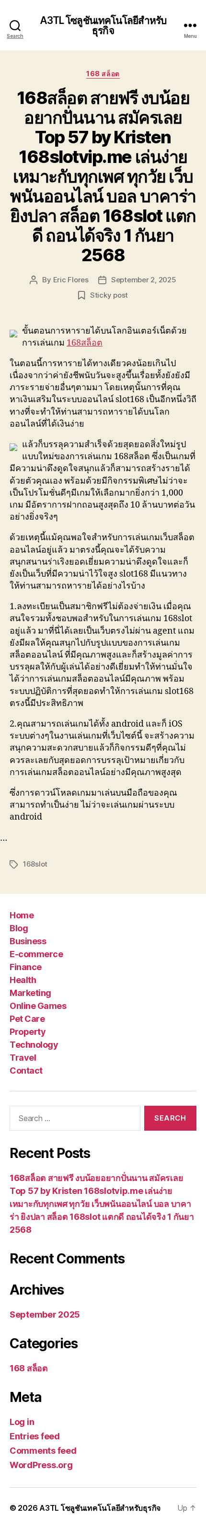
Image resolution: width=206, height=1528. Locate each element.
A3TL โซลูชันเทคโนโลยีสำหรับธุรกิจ (103, 25)
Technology (34, 1045)
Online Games (38, 1006)
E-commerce (36, 954)
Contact (26, 1070)
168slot (35, 863)
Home (22, 915)
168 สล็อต (102, 73)
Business (28, 941)
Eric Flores (71, 279)
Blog (19, 928)
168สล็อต (85, 342)
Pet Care (27, 1019)
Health (23, 980)
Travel (23, 1058)
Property (28, 1032)
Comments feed (43, 1451)
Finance (26, 967)
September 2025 (45, 1314)
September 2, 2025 (143, 279)
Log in (22, 1422)
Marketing (30, 993)
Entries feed (35, 1436)
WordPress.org (41, 1465)
